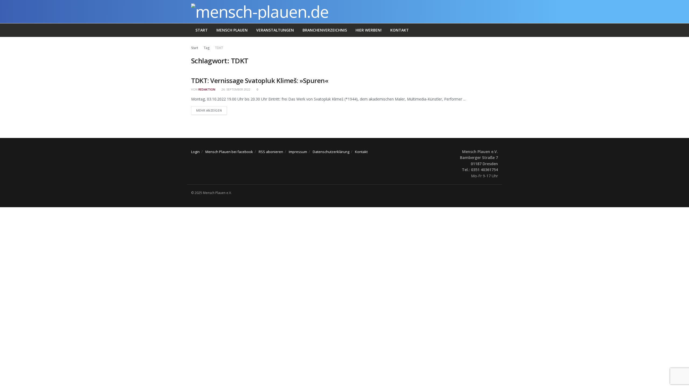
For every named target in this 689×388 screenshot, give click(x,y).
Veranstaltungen (275, 30)
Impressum (298, 151)
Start (201, 30)
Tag (206, 48)
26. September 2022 (235, 89)
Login (195, 151)
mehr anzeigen (211, 110)
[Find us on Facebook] (496, 193)
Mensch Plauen (232, 30)
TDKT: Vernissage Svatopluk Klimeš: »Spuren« (259, 80)
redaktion (206, 89)
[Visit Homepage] (260, 12)
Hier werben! (369, 30)
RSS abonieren (271, 151)
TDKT (219, 48)
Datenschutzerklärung (331, 151)
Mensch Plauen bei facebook (229, 151)
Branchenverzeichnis (325, 30)
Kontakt (399, 30)
